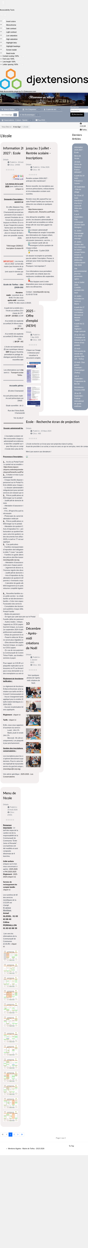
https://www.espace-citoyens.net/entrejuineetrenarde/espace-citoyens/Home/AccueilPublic (18, 469)
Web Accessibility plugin (9, 91)
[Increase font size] (18, 59)
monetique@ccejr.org (11, 560)
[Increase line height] (20, 61)
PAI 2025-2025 (10, 872)
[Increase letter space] (22, 64)
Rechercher (78, 114)
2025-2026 (13, 869)
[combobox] (79, 110)
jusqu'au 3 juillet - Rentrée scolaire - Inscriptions (38, 153)
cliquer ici (16, 715)
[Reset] (1, 15)
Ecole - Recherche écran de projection (53, 422)
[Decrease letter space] (19, 64)
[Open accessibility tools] (3, 3)
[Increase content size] (23, 56)
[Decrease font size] (16, 59)
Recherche (74, 107)
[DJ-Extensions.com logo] (44, 89)
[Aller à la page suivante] (18, 1135)
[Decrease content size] (20, 56)
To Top (71, 1146)
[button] (40, 297)
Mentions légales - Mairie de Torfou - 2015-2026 (26, 1148)
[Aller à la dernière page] (22, 1135)
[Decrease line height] (17, 61)
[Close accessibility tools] (5, 15)
